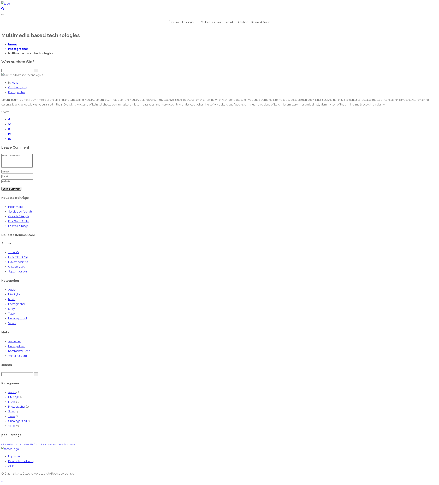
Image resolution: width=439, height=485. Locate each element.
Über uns (174, 22)
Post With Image (18, 226)
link (40, 444)
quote (49, 444)
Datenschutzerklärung (21, 461)
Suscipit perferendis (20, 211)
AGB (11, 466)
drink (3, 444)
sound (55, 444)
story (61, 444)
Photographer (16, 92)
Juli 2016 (13, 252)
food (9, 444)
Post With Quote (18, 221)
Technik (229, 22)
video (72, 444)
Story (11, 308)
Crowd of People (18, 216)
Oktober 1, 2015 (17, 87)
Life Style (14, 294)
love (44, 444)
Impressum (15, 456)
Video (12, 323)
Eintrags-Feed (16, 346)
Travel (11, 313)
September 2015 (18, 271)
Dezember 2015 (18, 257)
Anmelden (14, 341)
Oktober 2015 (16, 266)
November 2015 (18, 262)
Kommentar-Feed (19, 351)
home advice (23, 444)
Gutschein (242, 22)
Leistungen (188, 22)
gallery (14, 444)
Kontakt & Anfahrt (260, 22)
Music (11, 299)
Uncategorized (17, 318)
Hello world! (15, 206)
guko (15, 82)
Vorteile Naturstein (211, 22)
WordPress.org (17, 355)
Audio (12, 289)
